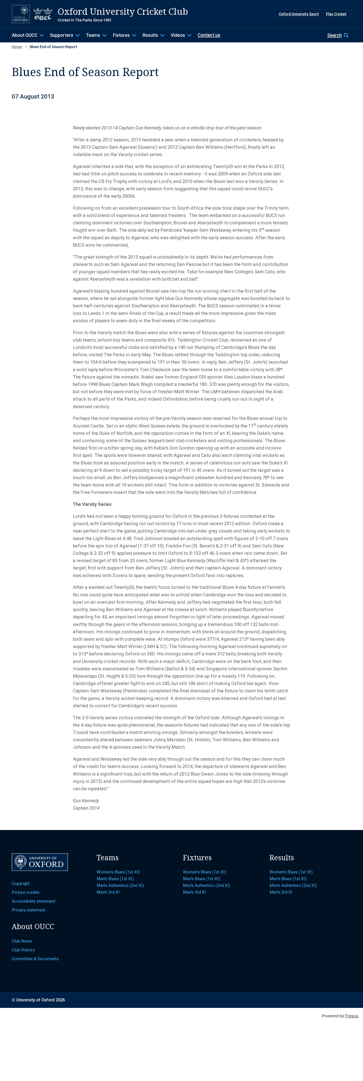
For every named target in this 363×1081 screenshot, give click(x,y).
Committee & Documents (35, 958)
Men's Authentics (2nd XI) (120, 885)
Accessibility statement (33, 901)
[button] (339, 35)
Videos (178, 35)
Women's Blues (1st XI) (118, 872)
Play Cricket (336, 14)
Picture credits (25, 892)
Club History (23, 949)
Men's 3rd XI (108, 892)
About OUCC (24, 35)
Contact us (209, 35)
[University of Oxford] (21, 14)
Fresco (351, 1015)
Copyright (21, 883)
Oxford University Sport (299, 14)
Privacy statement (28, 910)
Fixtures (121, 35)
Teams (93, 35)
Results (150, 35)
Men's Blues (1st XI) (115, 878)
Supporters (61, 35)
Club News (22, 941)
